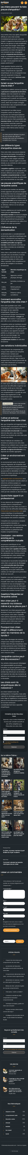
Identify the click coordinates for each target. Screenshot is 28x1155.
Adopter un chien (10, 1111)
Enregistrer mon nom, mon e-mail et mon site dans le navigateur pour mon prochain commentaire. (13, 924)
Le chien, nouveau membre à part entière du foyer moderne (14, 851)
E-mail (4, 735)
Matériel (8, 1126)
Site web (5, 913)
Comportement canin (6, 13)
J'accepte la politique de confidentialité (15, 1049)
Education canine (10, 1119)
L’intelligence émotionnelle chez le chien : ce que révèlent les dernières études (13, 1017)
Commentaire (7, 889)
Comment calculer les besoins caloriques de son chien (13, 863)
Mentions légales (21, 1145)
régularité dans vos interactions (12, 479)
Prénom (5, 729)
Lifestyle (8, 1123)
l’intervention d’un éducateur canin (12, 511)
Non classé (8, 1130)
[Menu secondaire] (25, 2)
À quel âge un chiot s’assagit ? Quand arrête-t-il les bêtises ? (16, 1080)
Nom (4, 901)
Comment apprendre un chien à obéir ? (15, 1070)
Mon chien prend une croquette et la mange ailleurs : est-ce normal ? (15, 1090)
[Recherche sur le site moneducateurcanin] (22, 2)
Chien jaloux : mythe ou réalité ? (14, 992)
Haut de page (15, 1151)
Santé (7, 1134)
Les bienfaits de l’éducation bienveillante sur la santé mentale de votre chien (13, 968)
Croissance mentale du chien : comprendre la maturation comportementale (12, 998)
